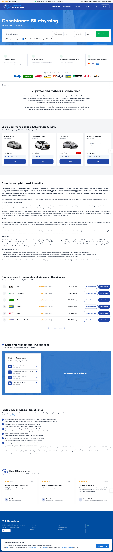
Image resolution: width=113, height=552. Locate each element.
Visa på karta (16, 367)
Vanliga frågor (67, 6)
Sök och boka (104, 287)
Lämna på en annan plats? (13, 39)
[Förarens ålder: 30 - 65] (23, 39)
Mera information (91, 287)
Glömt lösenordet (62, 527)
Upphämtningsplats (10, 33)
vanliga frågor (11, 415)
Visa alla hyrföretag (56, 328)
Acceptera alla (102, 546)
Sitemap (32, 529)
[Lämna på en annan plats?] (5, 39)
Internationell (56, 6)
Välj (15, 161)
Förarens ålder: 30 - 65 (31, 39)
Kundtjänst (77, 6)
